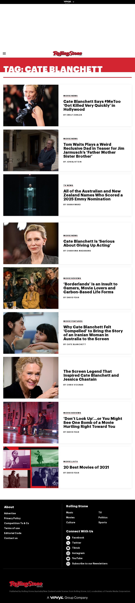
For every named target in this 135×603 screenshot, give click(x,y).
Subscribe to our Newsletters (90, 563)
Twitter (76, 543)
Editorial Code (12, 533)
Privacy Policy (12, 518)
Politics (103, 517)
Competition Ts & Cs (16, 523)
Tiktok (76, 548)
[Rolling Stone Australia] (67, 54)
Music (69, 512)
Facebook (78, 537)
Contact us (11, 538)
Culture (70, 522)
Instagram (78, 553)
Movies (70, 517)
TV (100, 512)
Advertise (10, 513)
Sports (102, 522)
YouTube (77, 558)
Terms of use (12, 528)
